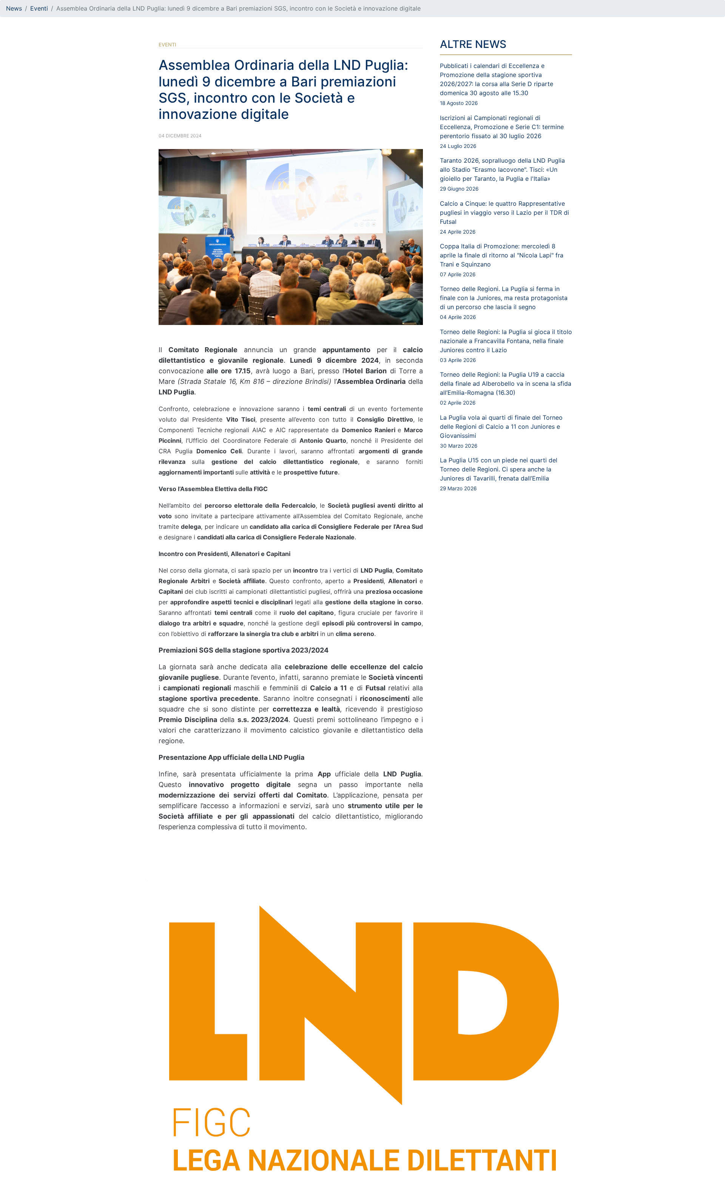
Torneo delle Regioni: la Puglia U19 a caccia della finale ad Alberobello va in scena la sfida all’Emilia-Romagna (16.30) (505, 388)
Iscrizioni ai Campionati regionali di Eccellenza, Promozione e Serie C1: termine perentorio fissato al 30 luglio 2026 (502, 131)
